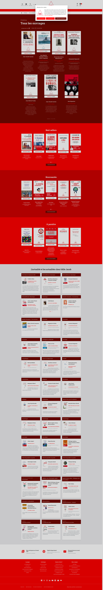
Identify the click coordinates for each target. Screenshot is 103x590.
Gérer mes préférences (61, 18)
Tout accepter (41, 18)
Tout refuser (50, 18)
